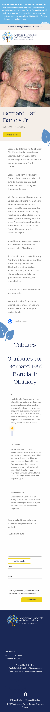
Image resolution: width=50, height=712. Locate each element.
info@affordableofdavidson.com (28, 668)
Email (10, 577)
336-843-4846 (35, 27)
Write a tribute (12, 135)
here (24, 19)
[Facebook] (10, 321)
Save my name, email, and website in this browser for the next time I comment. (24, 592)
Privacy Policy (16, 700)
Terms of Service (32, 700)
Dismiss (45, 22)
